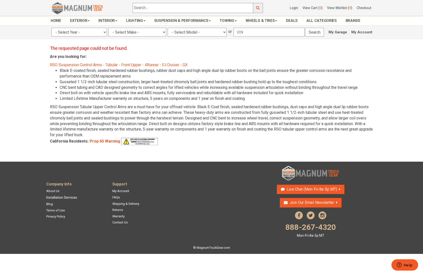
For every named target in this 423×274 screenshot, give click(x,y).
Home (56, 20)
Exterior (78, 20)
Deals (292, 20)
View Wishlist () (339, 8)
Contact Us (120, 222)
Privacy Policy (55, 216)
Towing (227, 20)
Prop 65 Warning (105, 141)
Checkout (364, 8)
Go (258, 8)
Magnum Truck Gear (310, 173)
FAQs (116, 197)
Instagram (322, 215)
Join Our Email (312, 202)
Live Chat (311, 189)
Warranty (118, 216)
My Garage (338, 32)
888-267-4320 (310, 229)
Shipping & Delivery (125, 204)
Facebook (299, 215)
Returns (117, 210)
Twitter (311, 215)
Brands (353, 20)
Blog (49, 204)
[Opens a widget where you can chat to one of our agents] (404, 265)
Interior (106, 20)
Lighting (134, 20)
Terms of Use (55, 210)
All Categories (321, 20)
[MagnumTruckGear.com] (77, 7)
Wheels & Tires (260, 20)
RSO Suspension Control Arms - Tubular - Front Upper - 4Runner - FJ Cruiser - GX (119, 65)
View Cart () (313, 8)
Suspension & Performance (181, 20)
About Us (52, 191)
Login (294, 8)
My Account (361, 32)
